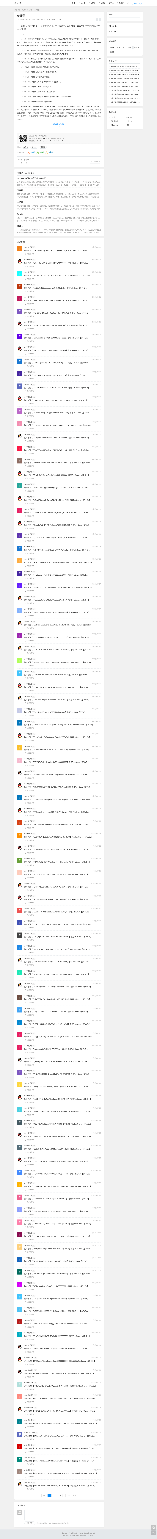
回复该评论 (30, 254)
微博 (28, 152)
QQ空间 (46, 152)
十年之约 (129, 121)
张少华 (26, 160)
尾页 (74, 1495)
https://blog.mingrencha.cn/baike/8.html (49, 141)
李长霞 (20, 202)
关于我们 (120, 3)
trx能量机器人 (28, 1358)
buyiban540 (24, 19)
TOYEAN (90, 1535)
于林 (25, 163)
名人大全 (82, 3)
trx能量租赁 (28, 1420)
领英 (51, 152)
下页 (68, 1495)
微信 (37, 152)
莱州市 (42, 147)
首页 (73, 3)
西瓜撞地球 (114, 121)
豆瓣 (42, 152)
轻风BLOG (114, 125)
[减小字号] (100, 19)
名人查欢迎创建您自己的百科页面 (31, 178)
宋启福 (20, 190)
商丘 (118, 47)
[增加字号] (97, 19)
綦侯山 (20, 226)
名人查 (17, 3)
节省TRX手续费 (29, 1432)
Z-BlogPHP (75, 1535)
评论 (31, 1523)
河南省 (112, 47)
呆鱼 (127, 125)
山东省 (25, 147)
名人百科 (92, 3)
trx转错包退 (28, 247)
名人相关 (102, 3)
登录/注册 (137, 3)
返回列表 (94, 161)
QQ (33, 152)
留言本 (111, 3)
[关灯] (153, 1532)
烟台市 (34, 147)
